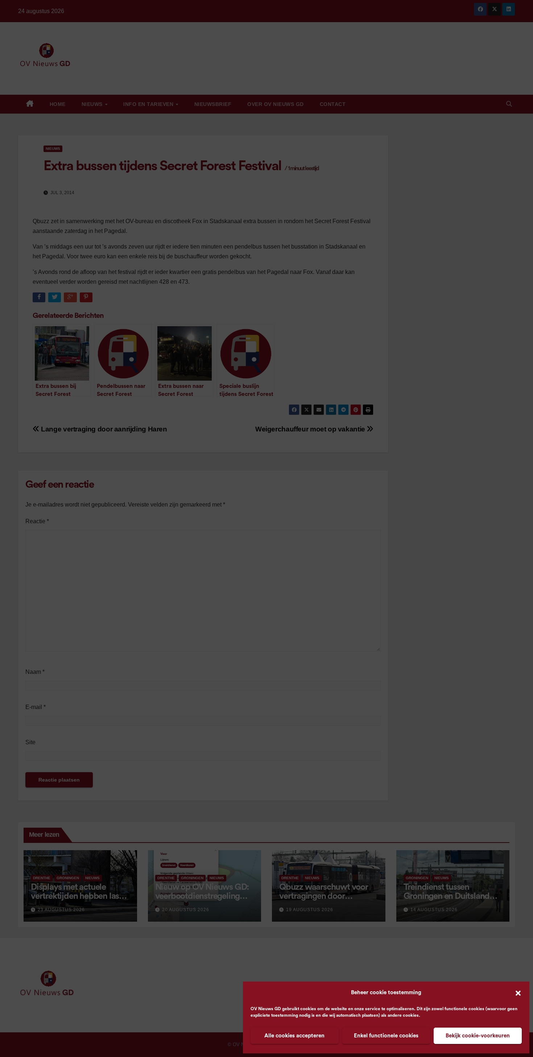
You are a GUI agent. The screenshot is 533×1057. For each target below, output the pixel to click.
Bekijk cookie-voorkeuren (478, 1035)
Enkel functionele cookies (386, 1035)
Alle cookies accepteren (294, 1035)
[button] (518, 992)
